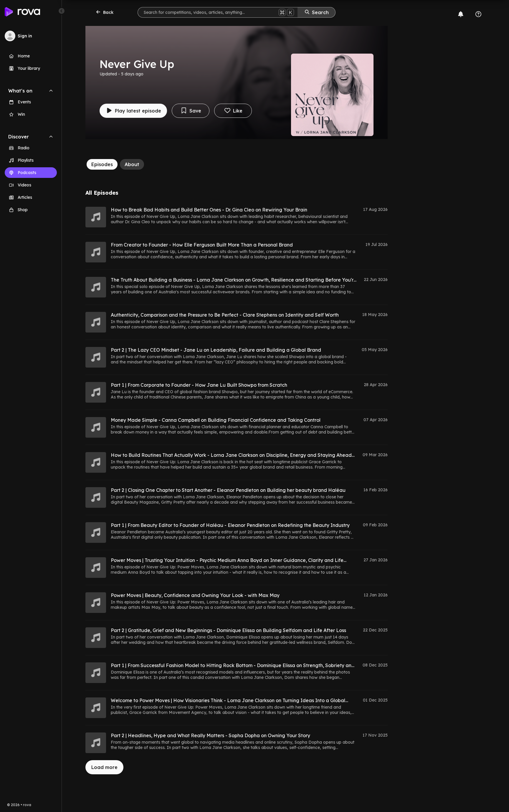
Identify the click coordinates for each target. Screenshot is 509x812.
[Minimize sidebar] (61, 11)
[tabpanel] (236, 482)
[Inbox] (461, 14)
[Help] (478, 14)
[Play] (95, 217)
